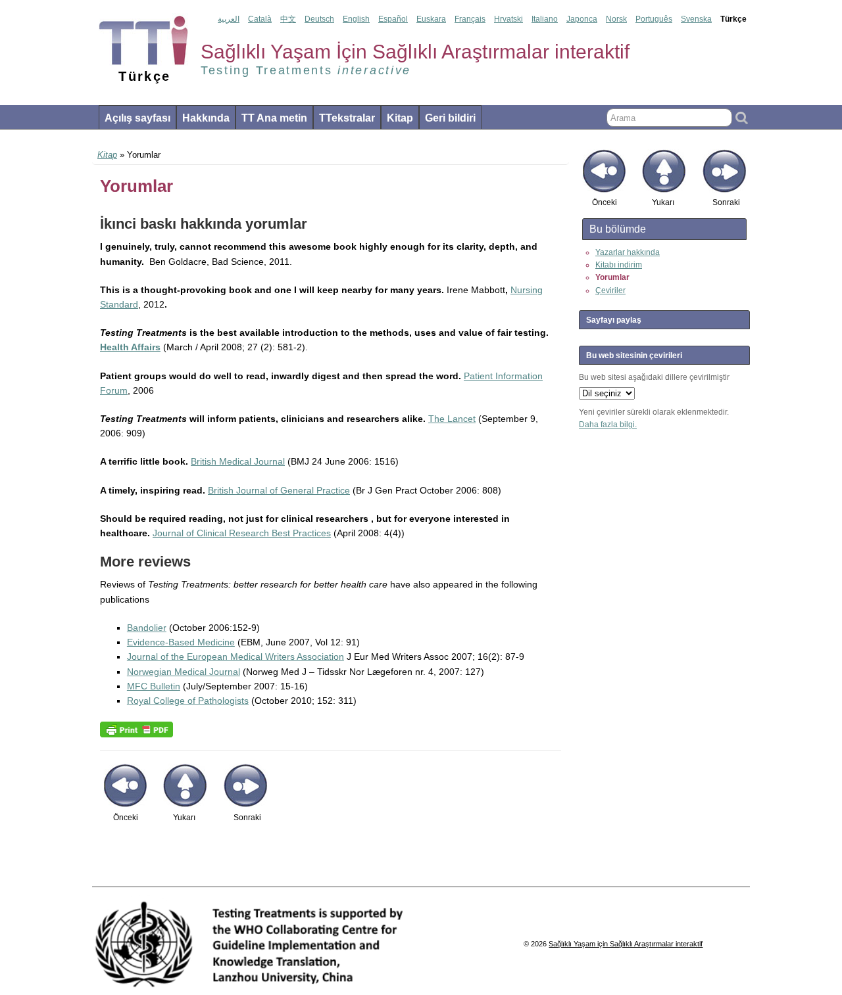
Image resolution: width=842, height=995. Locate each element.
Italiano (545, 19)
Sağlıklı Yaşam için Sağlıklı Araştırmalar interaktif (626, 944)
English (356, 19)
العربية (228, 19)
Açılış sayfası (137, 118)
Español (393, 19)
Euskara (431, 19)
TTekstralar (347, 118)
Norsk (616, 19)
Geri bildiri (450, 118)
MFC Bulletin (153, 686)
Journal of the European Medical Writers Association (235, 656)
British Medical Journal (238, 461)
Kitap (400, 118)
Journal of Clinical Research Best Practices (242, 533)
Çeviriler (610, 290)
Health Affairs (130, 347)
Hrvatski (508, 19)
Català (260, 19)
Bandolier (146, 627)
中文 (288, 19)
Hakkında (206, 118)
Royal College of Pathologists (188, 700)
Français (470, 19)
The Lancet (452, 418)
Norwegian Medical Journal (183, 671)
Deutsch (319, 19)
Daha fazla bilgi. (608, 424)
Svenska (696, 19)
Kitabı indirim (618, 264)
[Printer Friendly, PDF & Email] (136, 729)
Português (653, 19)
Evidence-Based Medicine (181, 642)
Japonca (581, 19)
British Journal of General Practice (279, 490)
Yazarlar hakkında (627, 252)
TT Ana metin (274, 118)
